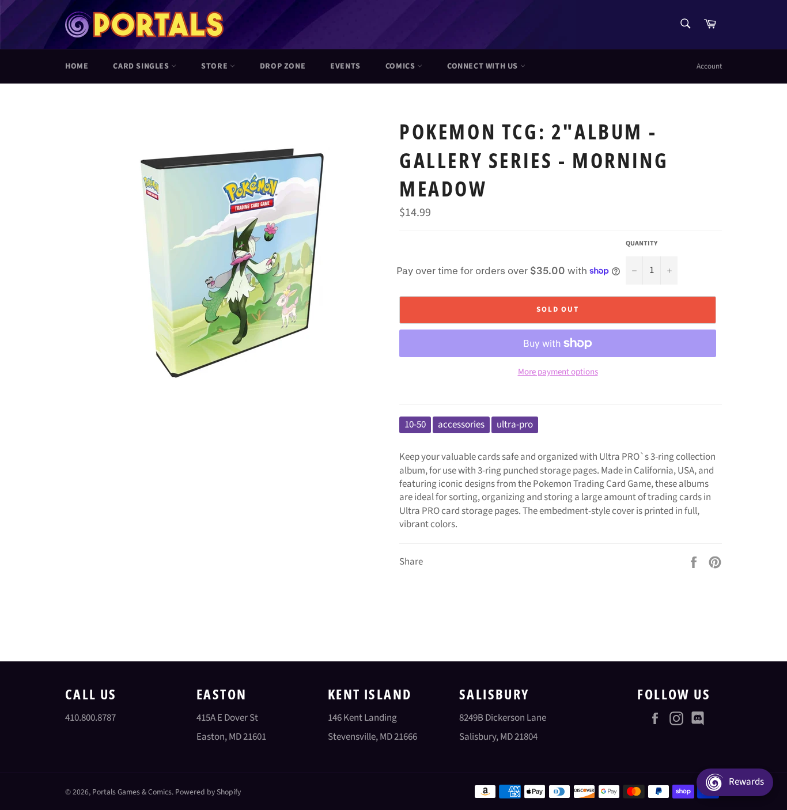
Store (215, 66)
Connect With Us (483, 66)
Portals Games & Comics (132, 791)
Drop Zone (282, 66)
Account (709, 66)
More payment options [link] (558, 372)
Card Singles (142, 66)
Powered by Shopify (208, 791)
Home (76, 66)
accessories (461, 425)
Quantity (641, 243)
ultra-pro (515, 425)
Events (345, 66)
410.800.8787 (90, 718)
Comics (401, 66)
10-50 (415, 425)
